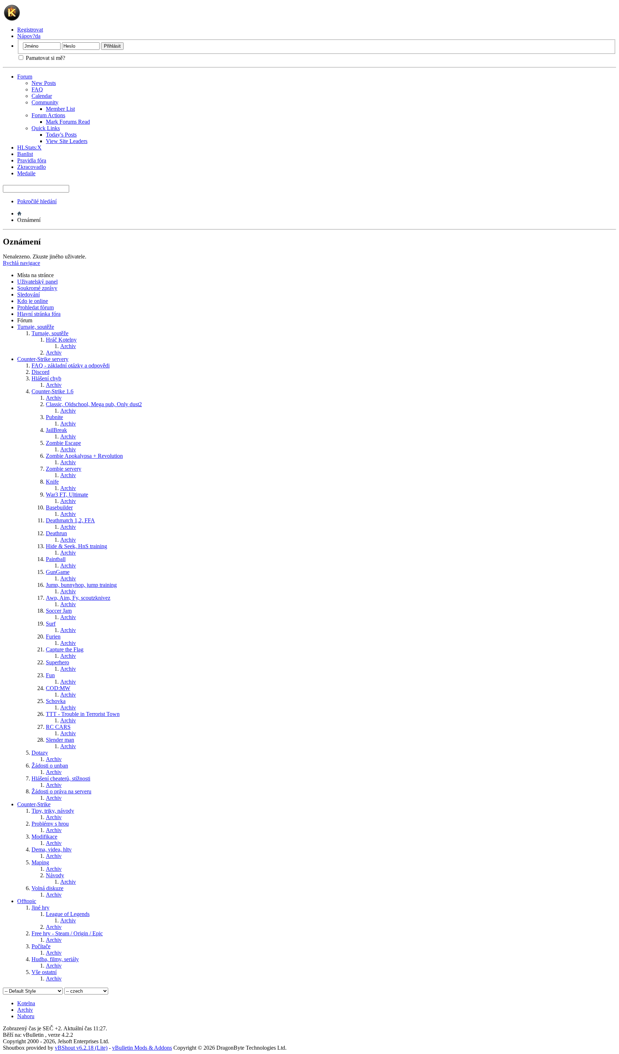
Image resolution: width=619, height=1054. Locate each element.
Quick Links (46, 128)
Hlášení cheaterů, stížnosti (61, 778)
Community (45, 102)
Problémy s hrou (50, 824)
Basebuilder (59, 507)
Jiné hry (40, 908)
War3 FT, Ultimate (67, 495)
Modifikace (44, 837)
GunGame (57, 572)
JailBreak (56, 430)
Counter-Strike (34, 804)
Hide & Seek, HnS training (76, 546)
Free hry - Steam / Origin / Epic (67, 933)
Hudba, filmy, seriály (55, 959)
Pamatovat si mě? (44, 58)
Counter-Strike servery (42, 359)
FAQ (37, 89)
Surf (51, 624)
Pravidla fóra (31, 160)
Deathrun (56, 533)
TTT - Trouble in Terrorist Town (83, 714)
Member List (60, 109)
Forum (24, 76)
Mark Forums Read (68, 122)
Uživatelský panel (37, 282)
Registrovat (30, 30)
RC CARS (58, 727)
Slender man (60, 740)
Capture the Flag (64, 649)
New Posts (44, 83)
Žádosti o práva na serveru (61, 791)
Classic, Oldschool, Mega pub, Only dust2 (94, 404)
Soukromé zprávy (37, 288)
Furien (53, 636)
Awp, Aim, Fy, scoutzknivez (78, 598)
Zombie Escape (63, 443)
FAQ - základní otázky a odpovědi (71, 365)
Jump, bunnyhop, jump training (81, 585)
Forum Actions (48, 115)
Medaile (26, 173)
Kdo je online (32, 301)
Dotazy (40, 753)
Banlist (25, 154)
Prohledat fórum (35, 307)
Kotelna (26, 1003)
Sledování (28, 294)
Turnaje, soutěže (35, 327)
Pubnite (54, 417)
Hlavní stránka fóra (39, 314)
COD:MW (58, 688)
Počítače (41, 946)
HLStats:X (29, 147)
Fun (50, 675)
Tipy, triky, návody (53, 811)
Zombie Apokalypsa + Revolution (84, 456)
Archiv (68, 346)
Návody (55, 875)
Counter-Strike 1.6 (52, 391)
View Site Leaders (66, 141)
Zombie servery (63, 469)
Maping (40, 862)
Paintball (56, 559)
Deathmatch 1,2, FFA (70, 520)
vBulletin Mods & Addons (142, 1048)
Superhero (57, 662)
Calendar (42, 96)
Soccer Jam (59, 611)
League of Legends (68, 914)
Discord (40, 372)
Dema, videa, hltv (52, 849)
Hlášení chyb (46, 378)
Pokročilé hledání (37, 201)
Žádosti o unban (50, 766)
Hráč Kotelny (61, 340)
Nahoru (25, 1016)
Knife (52, 482)
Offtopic (26, 901)
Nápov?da (28, 36)
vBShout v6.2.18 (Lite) (81, 1048)
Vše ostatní (44, 972)
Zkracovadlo (31, 167)
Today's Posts (61, 135)
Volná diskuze (47, 888)
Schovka (56, 701)
